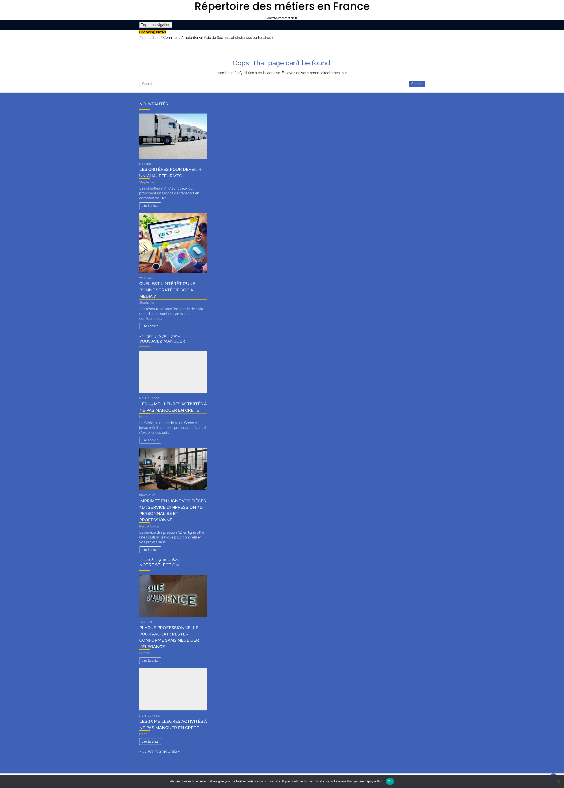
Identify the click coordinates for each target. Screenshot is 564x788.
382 (174, 336)
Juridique (148, 622)
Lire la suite (150, 660)
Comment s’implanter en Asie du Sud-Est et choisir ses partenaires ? (218, 37)
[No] (558, 781)
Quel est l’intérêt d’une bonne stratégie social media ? (167, 290)
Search (417, 84)
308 (150, 336)
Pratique (147, 495)
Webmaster (149, 277)
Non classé (149, 398)
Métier (145, 163)
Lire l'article (150, 205)
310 (164, 336)
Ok (390, 781)
